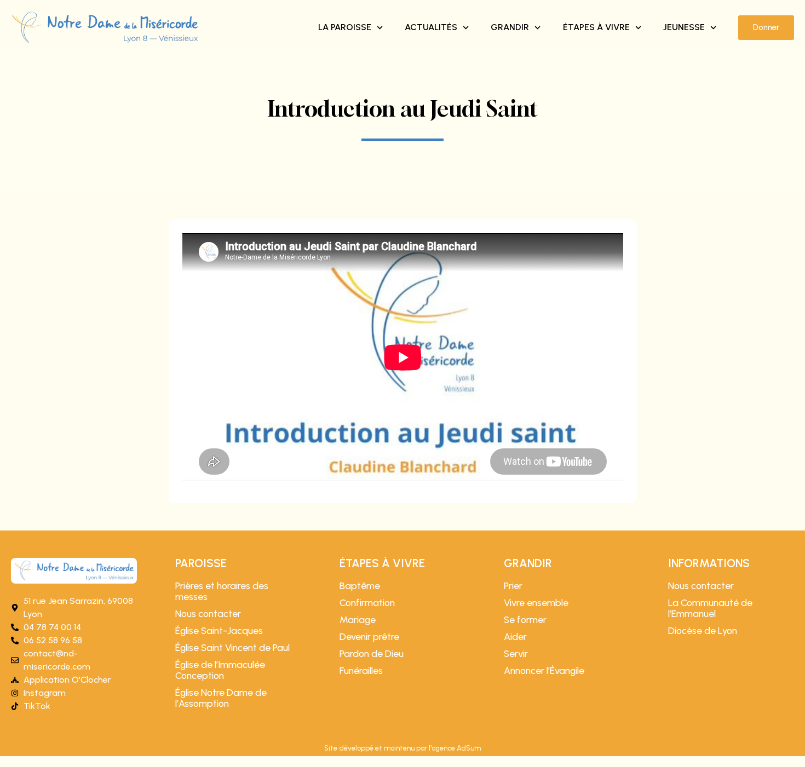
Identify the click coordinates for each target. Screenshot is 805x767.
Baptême (360, 585)
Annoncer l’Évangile (544, 670)
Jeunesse (684, 27)
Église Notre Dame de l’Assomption (221, 698)
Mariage (358, 619)
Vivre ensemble (536, 602)
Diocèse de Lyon (702, 630)
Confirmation (367, 602)
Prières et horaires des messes (221, 591)
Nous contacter (208, 613)
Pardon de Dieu (372, 653)
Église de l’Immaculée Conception (220, 670)
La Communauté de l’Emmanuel (710, 608)
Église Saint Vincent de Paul (232, 647)
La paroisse (344, 27)
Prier (513, 585)
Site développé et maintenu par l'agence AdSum (402, 748)
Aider (515, 636)
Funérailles (361, 670)
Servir (516, 653)
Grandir (510, 27)
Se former (525, 619)
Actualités (431, 27)
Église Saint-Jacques (219, 630)
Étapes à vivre (596, 27)
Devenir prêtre (369, 636)
